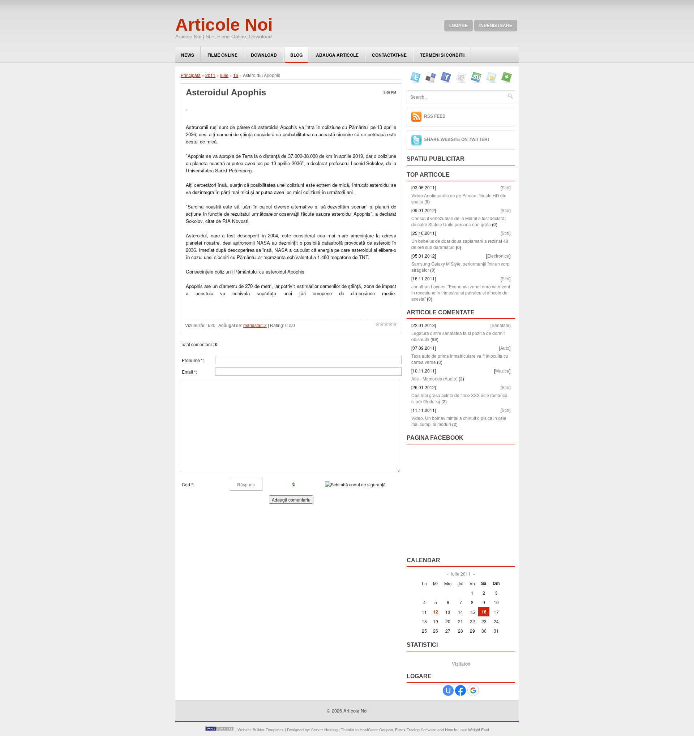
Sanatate (500, 325)
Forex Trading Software (415, 729)
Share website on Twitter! (456, 139)
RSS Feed (435, 116)
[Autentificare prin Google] (473, 690)
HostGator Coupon (376, 729)
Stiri (505, 187)
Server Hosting (324, 729)
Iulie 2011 (461, 574)
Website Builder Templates (260, 729)
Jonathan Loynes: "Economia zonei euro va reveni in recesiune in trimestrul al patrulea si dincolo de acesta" (460, 292)
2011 (210, 75)
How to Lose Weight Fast (467, 729)
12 (435, 611)
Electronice (498, 256)
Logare (458, 25)
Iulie (224, 75)
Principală (191, 75)
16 (235, 75)
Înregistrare (495, 25)
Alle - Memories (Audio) (434, 378)
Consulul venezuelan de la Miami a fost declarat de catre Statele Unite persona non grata (458, 221)
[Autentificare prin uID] (448, 690)
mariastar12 (255, 325)
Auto (504, 348)
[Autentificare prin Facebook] (460, 690)
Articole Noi (224, 24)
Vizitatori (461, 663)
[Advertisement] (270, 308)
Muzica (502, 370)
